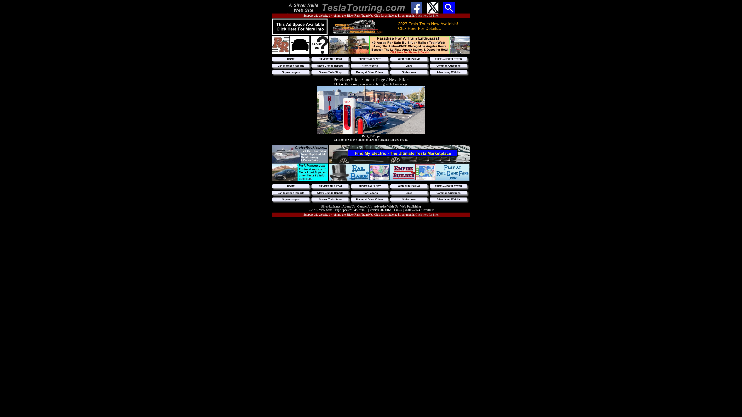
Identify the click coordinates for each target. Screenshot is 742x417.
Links (409, 65)
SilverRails (427, 210)
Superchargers (291, 72)
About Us (349, 206)
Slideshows (409, 72)
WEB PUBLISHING (409, 59)
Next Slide (399, 79)
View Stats (325, 210)
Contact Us (365, 206)
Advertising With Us (448, 72)
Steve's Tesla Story (330, 72)
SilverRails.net (331, 206)
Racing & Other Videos (369, 72)
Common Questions (448, 65)
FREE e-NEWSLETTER (448, 59)
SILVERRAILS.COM (330, 59)
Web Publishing (410, 206)
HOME (291, 59)
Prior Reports (370, 65)
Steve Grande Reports (330, 65)
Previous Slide (347, 79)
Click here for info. (427, 15)
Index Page (374, 79)
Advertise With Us (386, 206)
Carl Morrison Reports (291, 65)
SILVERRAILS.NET (369, 59)
